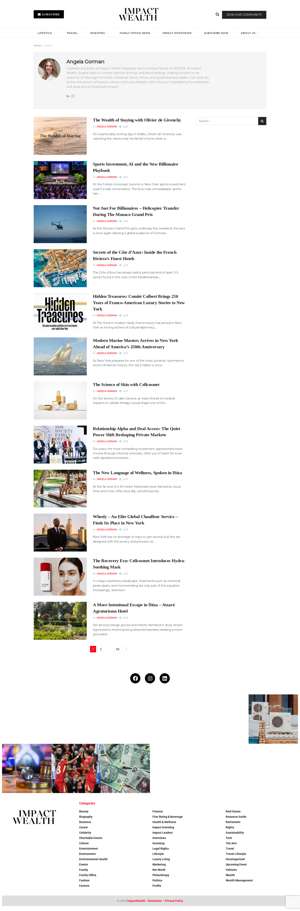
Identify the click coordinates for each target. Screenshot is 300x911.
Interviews (159, 838)
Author (48, 45)
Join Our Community (244, 15)
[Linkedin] (165, 678)
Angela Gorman (107, 126)
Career (83, 827)
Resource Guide (236, 816)
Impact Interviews (177, 32)
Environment (87, 853)
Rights (230, 827)
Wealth (230, 875)
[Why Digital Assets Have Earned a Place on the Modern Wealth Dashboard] (76, 719)
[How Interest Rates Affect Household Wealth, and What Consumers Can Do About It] (125, 768)
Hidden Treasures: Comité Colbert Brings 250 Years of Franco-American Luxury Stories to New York (139, 302)
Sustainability (235, 832)
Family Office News (135, 32)
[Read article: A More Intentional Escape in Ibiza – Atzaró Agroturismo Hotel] (60, 621)
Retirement (233, 822)
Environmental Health (93, 859)
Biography (85, 816)
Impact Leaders (162, 832)
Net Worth (159, 869)
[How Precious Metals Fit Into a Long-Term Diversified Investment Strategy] (174, 719)
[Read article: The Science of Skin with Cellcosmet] (60, 400)
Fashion (84, 880)
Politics (157, 880)
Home (37, 45)
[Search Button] (217, 14)
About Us (248, 32)
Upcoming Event (236, 864)
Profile (156, 885)
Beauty (83, 811)
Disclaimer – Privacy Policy (165, 900)
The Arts (231, 843)
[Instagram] (150, 678)
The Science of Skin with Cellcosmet (126, 384)
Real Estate (233, 811)
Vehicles (231, 869)
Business (85, 822)
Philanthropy (160, 875)
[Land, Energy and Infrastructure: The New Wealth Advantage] (224, 719)
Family (83, 869)
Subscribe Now (216, 32)
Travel (72, 32)
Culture (84, 843)
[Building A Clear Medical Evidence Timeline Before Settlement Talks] (26, 768)
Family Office (87, 875)
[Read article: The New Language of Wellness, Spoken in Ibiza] (60, 489)
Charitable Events (90, 838)
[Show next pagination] (126, 649)
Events (83, 864)
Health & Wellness (164, 822)
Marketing (159, 864)
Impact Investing (163, 827)
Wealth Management (239, 880)
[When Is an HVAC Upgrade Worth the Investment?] (273, 719)
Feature (84, 885)
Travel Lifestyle (236, 853)
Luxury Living (161, 859)
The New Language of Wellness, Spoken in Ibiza (137, 472)
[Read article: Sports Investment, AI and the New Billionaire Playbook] (60, 180)
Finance (157, 811)
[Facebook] (135, 678)
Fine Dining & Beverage (167, 816)
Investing (97, 32)
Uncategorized (235, 859)
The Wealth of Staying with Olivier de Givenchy (137, 119)
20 (117, 649)
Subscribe (50, 14)
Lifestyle (45, 32)
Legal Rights (160, 848)
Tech (229, 838)
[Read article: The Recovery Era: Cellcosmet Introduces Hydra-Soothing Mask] (60, 577)
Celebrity (85, 832)
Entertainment (88, 848)
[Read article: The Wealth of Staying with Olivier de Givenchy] (60, 136)
